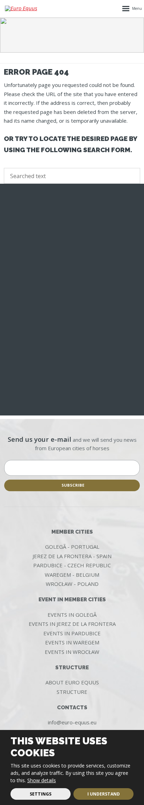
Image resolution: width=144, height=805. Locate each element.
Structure (72, 691)
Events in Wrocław (72, 651)
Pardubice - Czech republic (72, 565)
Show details (41, 780)
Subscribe (73, 485)
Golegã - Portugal (72, 546)
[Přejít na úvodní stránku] (22, 8)
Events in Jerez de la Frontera (72, 623)
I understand (103, 794)
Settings (40, 794)
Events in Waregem (72, 642)
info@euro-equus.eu (72, 722)
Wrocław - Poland (72, 583)
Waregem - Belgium (72, 574)
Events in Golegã (72, 614)
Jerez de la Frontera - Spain (72, 556)
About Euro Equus (72, 682)
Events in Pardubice (72, 633)
